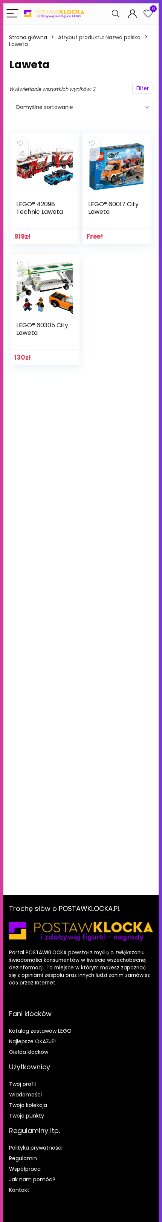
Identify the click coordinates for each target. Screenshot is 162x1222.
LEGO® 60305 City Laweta (42, 329)
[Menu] (12, 14)
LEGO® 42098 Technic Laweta (39, 208)
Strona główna (28, 37)
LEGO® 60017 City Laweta (113, 208)
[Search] (116, 14)
